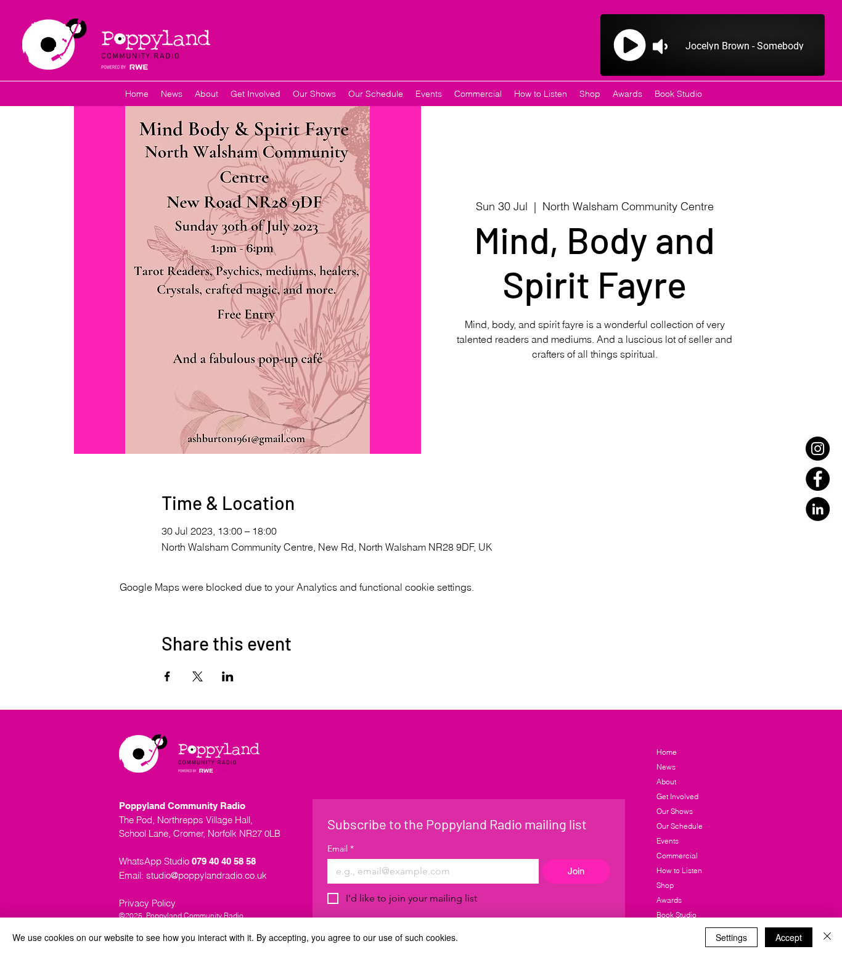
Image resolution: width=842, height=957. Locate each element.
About (666, 781)
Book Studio (676, 914)
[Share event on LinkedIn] (228, 676)
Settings (731, 937)
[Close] (827, 937)
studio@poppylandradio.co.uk (206, 875)
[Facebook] (818, 479)
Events (667, 840)
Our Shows (674, 811)
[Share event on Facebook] (167, 676)
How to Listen (679, 870)
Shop (665, 885)
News (666, 766)
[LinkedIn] (818, 509)
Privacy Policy (147, 903)
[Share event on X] (197, 676)
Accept (788, 937)
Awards (669, 900)
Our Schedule (679, 826)
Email (340, 849)
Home (666, 752)
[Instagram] (818, 449)
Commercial (677, 855)
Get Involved (677, 796)
